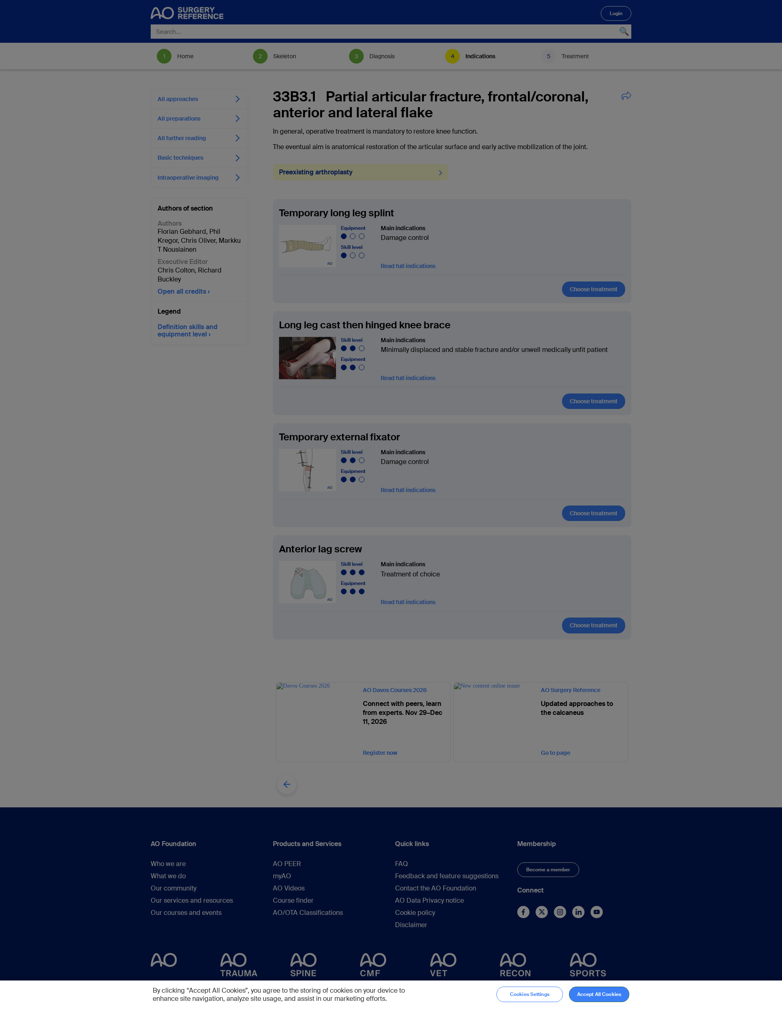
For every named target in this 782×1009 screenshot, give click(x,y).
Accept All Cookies (599, 994)
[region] (391, 994)
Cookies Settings (529, 994)
